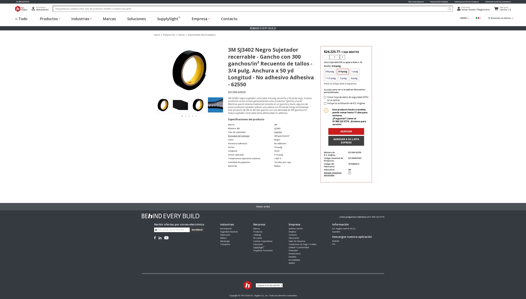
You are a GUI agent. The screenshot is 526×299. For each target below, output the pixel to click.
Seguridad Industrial (229, 231)
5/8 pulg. (329, 71)
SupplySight (168, 18)
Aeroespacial (225, 228)
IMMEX (292, 263)
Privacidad (293, 250)
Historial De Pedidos (439, 2)
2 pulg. (343, 78)
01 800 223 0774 (376, 217)
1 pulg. (354, 71)
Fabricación (225, 235)
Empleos (292, 231)
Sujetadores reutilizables (201, 35)
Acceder (328, 89)
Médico (223, 238)
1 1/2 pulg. (330, 78)
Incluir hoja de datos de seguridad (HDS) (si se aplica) (347, 99)
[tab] (182, 116)
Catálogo (257, 235)
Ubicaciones (294, 238)
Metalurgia (225, 241)
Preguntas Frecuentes (263, 250)
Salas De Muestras (297, 241)
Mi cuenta (257, 238)
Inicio (157, 35)
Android (335, 241)
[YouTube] (166, 237)
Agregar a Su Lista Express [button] (346, 141)
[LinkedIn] (160, 237)
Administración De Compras (466, 2)
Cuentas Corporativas (262, 241)
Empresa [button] (199, 18)
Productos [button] (49, 18)
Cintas (181, 35)
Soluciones (136, 18)
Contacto (229, 18)
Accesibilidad (294, 260)
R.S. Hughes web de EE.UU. (344, 228)
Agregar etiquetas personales (332, 174)
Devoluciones (295, 253)
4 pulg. (354, 78)
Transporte (225, 244)
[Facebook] (155, 237)
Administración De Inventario (498, 2)
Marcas (109, 18)
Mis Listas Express (416, 2)
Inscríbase (197, 229)
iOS (333, 244)
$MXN (463, 18)
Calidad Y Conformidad (299, 247)
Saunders (336, 231)
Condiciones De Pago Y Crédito (302, 244)
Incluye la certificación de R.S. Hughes (346, 103)
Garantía (292, 256)
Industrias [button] (80, 18)
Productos (169, 35)
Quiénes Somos (296, 228)
